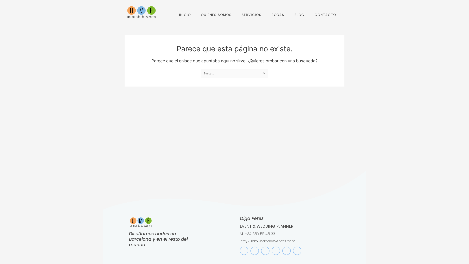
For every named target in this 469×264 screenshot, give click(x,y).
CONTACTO (325, 14)
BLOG (299, 14)
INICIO (185, 14)
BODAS (278, 14)
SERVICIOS (251, 14)
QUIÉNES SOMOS (216, 14)
